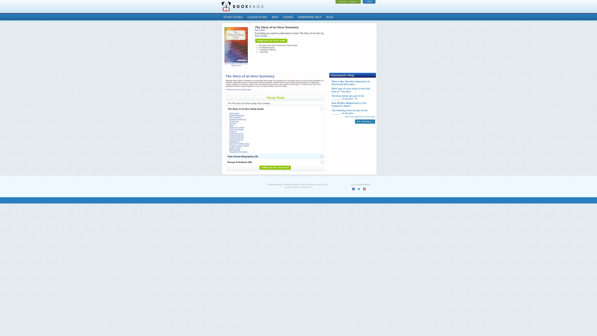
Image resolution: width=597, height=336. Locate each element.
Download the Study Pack (275, 168)
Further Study (235, 148)
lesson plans (257, 17)
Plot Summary (235, 118)
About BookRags (275, 184)
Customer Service (291, 184)
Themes (232, 124)
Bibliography (234, 150)
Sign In (353, 1)
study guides (233, 17)
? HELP (369, 1)
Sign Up (342, 1)
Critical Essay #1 (236, 134)
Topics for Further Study (239, 144)
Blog (329, 17)
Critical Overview (236, 130)
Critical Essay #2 (236, 136)
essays (288, 17)
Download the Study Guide (271, 41)
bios (275, 17)
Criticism (233, 132)
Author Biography (236, 115)
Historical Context (236, 128)
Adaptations (234, 142)
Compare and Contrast (239, 146)
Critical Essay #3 (236, 138)
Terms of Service (307, 184)
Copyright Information (238, 152)
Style (231, 126)
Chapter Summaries (237, 120)
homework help (309, 17)
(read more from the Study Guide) (238, 90)
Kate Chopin (260, 30)
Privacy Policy (321, 184)
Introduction (234, 113)
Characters (234, 122)
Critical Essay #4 (236, 140)
